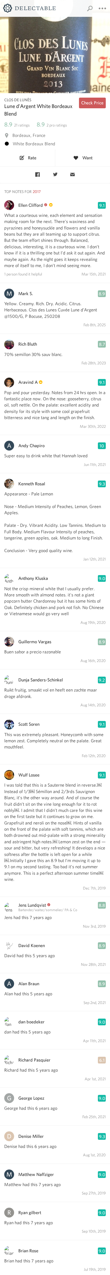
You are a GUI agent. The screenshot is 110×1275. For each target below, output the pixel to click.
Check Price (92, 102)
